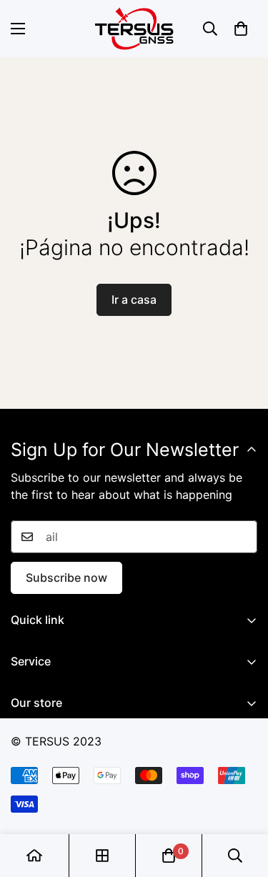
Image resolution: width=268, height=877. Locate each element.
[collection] (102, 855)
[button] (240, 28)
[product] (34, 855)
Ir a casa (134, 299)
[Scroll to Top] (242, 801)
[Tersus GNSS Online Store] (134, 28)
